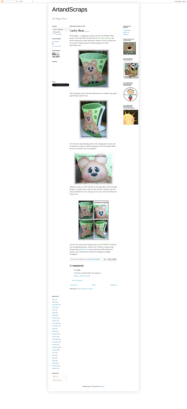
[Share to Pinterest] (115, 259)
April (53, 313)
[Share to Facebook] (114, 259)
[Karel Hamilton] (53, 44)
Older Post (113, 285)
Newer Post (73, 285)
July (53, 352)
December (55, 305)
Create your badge (56, 46)
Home (94, 285)
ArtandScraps (69, 9)
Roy (75, 270)
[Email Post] (104, 259)
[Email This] (108, 259)
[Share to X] (112, 259)
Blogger (101, 386)
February (55, 318)
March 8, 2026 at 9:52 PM (82, 276)
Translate (59, 34)
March (54, 302)
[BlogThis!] (110, 259)
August (54, 307)
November (55, 326)
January (54, 320)
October (54, 344)
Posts (56, 376)
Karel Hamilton (55, 41)
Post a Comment (77, 280)
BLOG (84, 249)
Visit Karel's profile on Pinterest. (127, 32)
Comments (58, 380)
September (55, 347)
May (53, 299)
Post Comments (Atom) (85, 289)
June (53, 310)
